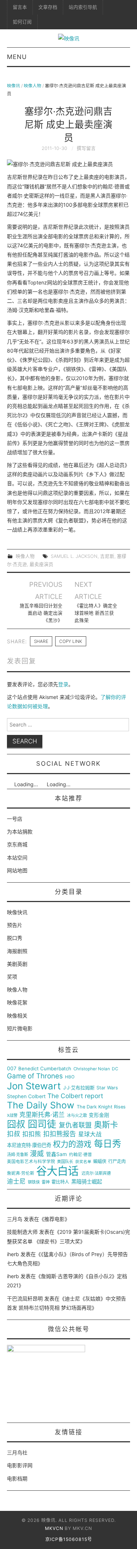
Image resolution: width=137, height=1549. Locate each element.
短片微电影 (20, 1028)
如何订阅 (22, 22)
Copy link (70, 641)
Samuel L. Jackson (74, 556)
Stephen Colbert (26, 1096)
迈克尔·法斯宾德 (96, 1173)
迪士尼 (16, 1181)
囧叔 (16, 1124)
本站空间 (17, 857)
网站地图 (17, 870)
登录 (63, 684)
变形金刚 (99, 1115)
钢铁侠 (34, 1182)
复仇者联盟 (75, 1125)
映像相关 (17, 1015)
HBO (70, 1077)
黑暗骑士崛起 (86, 1182)
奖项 (12, 977)
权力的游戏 (72, 1144)
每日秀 (107, 1143)
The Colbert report (75, 1096)
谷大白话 (57, 1171)
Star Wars (107, 1087)
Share (41, 641)
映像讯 (13, 85)
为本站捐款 (20, 831)
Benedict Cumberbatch (44, 1068)
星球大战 (90, 1134)
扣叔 (13, 1134)
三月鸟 (14, 1219)
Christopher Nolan (91, 1069)
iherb (13, 1254)
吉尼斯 (107, 556)
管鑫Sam (56, 1154)
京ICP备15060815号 (68, 1539)
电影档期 (17, 1478)
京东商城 (17, 844)
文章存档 (47, 7)
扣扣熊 (31, 1134)
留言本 (20, 7)
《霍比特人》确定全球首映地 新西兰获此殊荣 (96, 613)
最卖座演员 (41, 564)
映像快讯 (17, 912)
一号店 (14, 819)
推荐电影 (54, 1219)
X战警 (12, 1115)
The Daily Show (40, 1105)
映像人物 (32, 85)
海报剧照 (17, 951)
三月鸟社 (17, 1452)
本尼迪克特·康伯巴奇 (29, 1145)
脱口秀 (14, 938)
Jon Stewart (34, 1086)
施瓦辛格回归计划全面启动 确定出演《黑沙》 (41, 613)
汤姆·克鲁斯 (17, 1154)
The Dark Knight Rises (101, 1107)
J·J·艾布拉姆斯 (79, 1087)
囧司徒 (42, 1124)
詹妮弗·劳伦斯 (20, 1173)
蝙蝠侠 (99, 1161)
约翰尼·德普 (80, 1154)
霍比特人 (60, 1182)
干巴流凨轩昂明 (25, 1298)
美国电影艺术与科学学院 (31, 1161)
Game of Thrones (35, 1076)
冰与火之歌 (77, 1115)
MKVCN (54, 1528)
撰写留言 (86, 148)
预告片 (14, 925)
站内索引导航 (83, 7)
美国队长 (65, 1161)
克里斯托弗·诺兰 (42, 1114)
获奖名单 (83, 1162)
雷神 (46, 1182)
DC (115, 1069)
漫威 (37, 1154)
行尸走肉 (117, 1161)
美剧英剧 (17, 964)
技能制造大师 (22, 1232)
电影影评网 (20, 1465)
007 (11, 1068)
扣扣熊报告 (59, 1134)
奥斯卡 (106, 1124)
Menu (17, 56)
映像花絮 (17, 1002)
